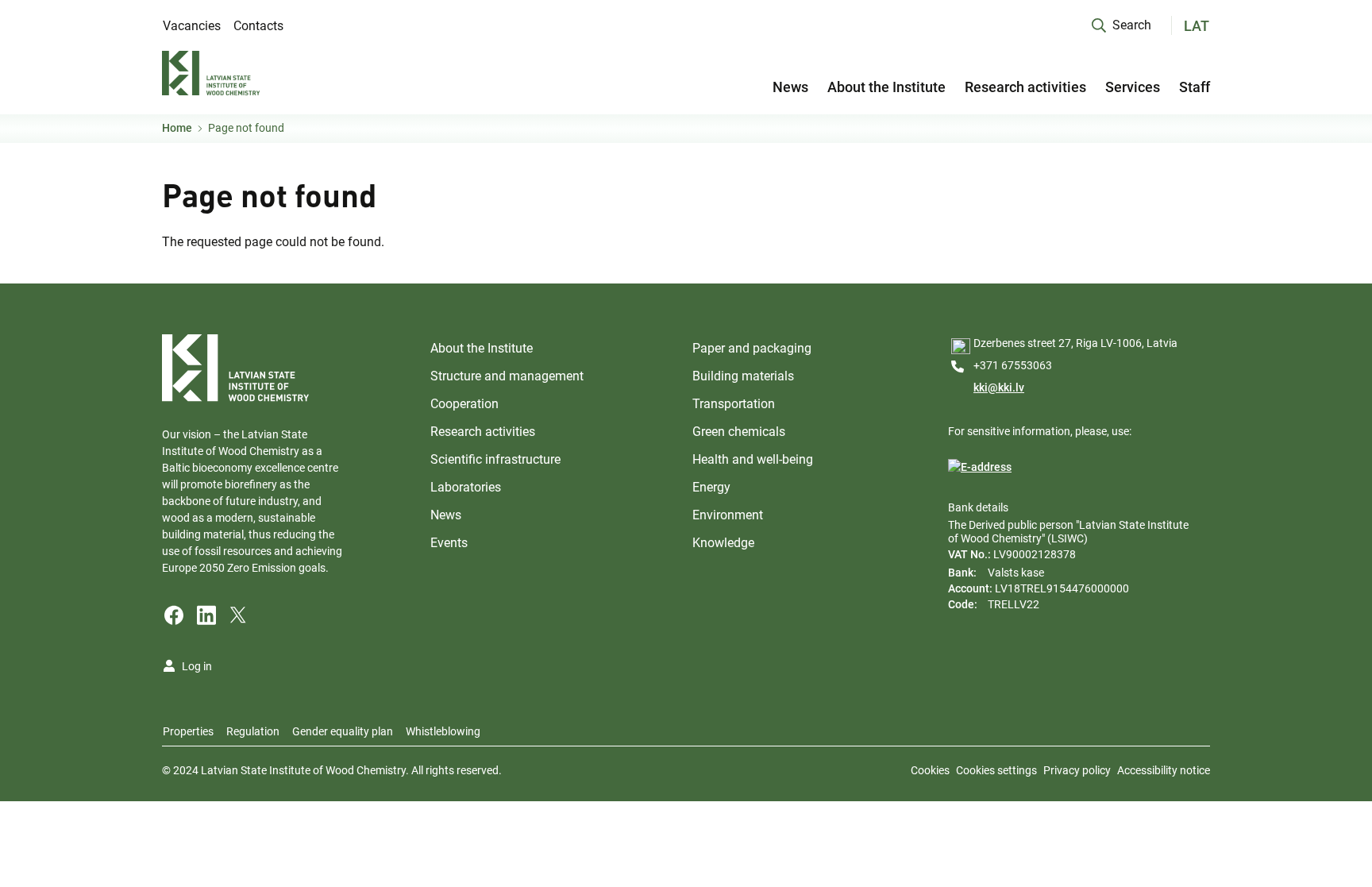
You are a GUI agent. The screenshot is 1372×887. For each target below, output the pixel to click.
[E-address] (980, 467)
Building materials (743, 376)
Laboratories (465, 487)
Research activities (1025, 87)
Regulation (252, 731)
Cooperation (464, 403)
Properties (188, 731)
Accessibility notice (1163, 770)
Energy (711, 487)
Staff (1194, 87)
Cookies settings (996, 770)
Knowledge (723, 542)
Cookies (930, 770)
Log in (197, 666)
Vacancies (192, 25)
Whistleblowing (443, 731)
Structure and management (507, 376)
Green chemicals (738, 431)
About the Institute (886, 87)
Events (449, 542)
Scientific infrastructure (495, 459)
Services (1132, 87)
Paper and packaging (751, 348)
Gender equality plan (342, 731)
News (790, 87)
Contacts (258, 25)
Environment (727, 515)
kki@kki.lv (998, 387)
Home (177, 127)
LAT (1196, 25)
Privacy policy (1077, 770)
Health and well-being (752, 459)
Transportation (733, 403)
